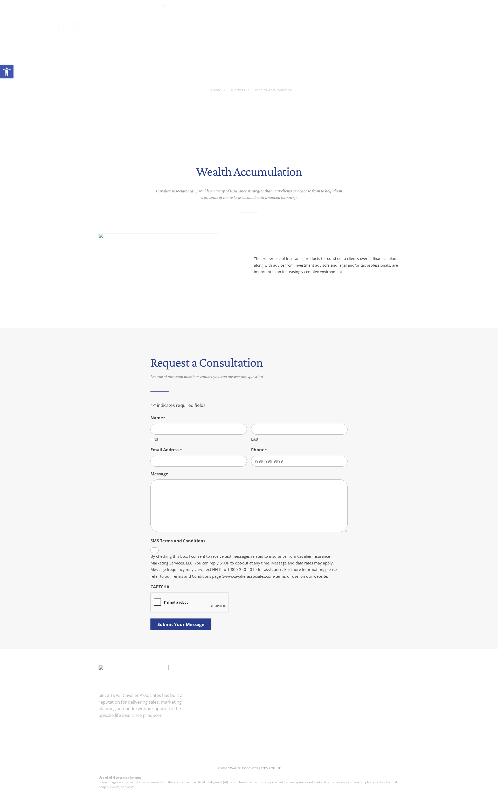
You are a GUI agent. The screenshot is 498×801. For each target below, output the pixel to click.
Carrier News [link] (447, 28)
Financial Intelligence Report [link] (370, 28)
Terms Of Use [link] (271, 768)
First (154, 439)
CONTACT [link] (479, 28)
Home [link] (163, 28)
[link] (6, 71)
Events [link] (417, 28)
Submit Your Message (180, 624)
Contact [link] (317, 733)
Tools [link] (241, 28)
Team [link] (313, 721)
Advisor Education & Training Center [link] (294, 28)
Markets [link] (216, 28)
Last (254, 439)
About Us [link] (189, 28)
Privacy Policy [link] (323, 745)
